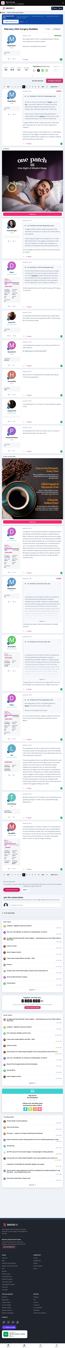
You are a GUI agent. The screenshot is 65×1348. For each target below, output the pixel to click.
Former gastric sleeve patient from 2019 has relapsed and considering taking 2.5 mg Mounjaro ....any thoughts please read (33, 1171)
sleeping (42, 116)
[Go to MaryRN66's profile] (12, 827)
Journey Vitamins (7, 1310)
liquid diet (34, 275)
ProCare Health (6, 1305)
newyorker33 (11, 411)
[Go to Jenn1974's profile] (4, 952)
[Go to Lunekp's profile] (4, 959)
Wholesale (36, 1310)
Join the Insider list (8, 1247)
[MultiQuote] (23, 143)
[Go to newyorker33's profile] (12, 404)
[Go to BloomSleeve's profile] (4, 971)
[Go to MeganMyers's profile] (12, 39)
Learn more (3, 3)
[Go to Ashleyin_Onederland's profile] (4, 1033)
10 (38, 86)
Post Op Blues (11, 983)
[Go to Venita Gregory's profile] (4, 1146)
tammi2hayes (11, 804)
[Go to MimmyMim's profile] (42, 70)
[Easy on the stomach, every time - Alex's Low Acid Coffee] (32, 488)
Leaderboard (37, 1260)
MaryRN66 (11, 833)
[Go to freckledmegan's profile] (38, 70)
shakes (50, 102)
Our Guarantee (37, 1307)
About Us (4, 1258)
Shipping (36, 1297)
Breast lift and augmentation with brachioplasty (22, 1064)
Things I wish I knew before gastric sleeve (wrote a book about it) (27, 970)
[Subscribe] (39, 1100)
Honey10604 (12, 381)
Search (35, 1268)
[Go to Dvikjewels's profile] (4, 1164)
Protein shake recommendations (17, 1121)
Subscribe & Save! (7, 1282)
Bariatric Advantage (7, 1313)
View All (31, 990)
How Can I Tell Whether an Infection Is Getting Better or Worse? (27, 932)
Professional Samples (39, 1313)
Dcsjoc (12, 272)
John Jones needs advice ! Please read (18, 1178)
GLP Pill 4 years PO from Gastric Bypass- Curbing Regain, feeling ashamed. (30, 1152)
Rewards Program (7, 1279)
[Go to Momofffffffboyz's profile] (4, 1121)
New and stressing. (13, 1127)
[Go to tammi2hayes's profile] (12, 797)
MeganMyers (11, 46)
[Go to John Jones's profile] (4, 1140)
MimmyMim (46, 267)
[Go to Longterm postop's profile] (4, 926)
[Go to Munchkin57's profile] (12, 345)
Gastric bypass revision (14, 952)
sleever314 (11, 322)
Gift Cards (5, 1287)
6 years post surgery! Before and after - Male (21, 958)
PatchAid (4, 1297)
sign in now (41, 900)
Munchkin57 (12, 352)
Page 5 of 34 (54, 86)
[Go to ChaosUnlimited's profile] (4, 1064)
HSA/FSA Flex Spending (9, 1263)
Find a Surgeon (37, 1266)
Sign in (21, 21)
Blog (3, 1260)
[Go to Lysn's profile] (12, 748)
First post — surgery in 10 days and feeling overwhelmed (24, 1133)
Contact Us (36, 1305)
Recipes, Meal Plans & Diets (10, 1266)
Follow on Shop (10, 1327)
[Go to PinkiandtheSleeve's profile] (12, 431)
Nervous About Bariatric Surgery (17, 977)
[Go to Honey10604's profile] (12, 375)
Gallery (35, 1263)
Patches (9, 964)
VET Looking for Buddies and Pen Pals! (19, 1033)
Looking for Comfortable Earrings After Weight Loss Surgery (25, 1164)
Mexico (27, 706)
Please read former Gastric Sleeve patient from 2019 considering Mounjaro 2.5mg (32, 1139)
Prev (8, 86)
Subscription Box (7, 1276)
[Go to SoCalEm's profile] (46, 70)
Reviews (4, 1271)
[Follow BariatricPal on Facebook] (4, 1322)
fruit (26, 104)
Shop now (32, 214)
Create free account (11, 889)
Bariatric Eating (6, 1307)
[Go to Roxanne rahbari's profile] (4, 965)
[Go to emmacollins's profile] (4, 932)
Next (43, 86)
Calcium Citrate (12, 946)
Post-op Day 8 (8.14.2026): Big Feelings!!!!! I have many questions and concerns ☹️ (32, 1051)
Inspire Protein (6, 1302)
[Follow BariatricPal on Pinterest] (13, 1322)
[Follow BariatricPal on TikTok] (17, 1322)
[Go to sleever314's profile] (12, 316)
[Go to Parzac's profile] (4, 1127)
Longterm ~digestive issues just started (19, 926)
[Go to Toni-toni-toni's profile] (4, 983)
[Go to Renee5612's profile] (4, 946)
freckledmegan (48, 96)
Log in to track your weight (32, 1007)
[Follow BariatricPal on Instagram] (8, 1322)
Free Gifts (5, 1290)
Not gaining (10, 1145)
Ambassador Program (8, 1284)
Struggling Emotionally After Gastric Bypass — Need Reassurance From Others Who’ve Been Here (34, 939)
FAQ (3, 1268)
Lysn (11, 755)
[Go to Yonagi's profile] (4, 938)
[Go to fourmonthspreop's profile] (34, 70)
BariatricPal (5, 1300)
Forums (35, 1258)
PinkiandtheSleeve (12, 437)
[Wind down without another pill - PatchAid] (32, 181)
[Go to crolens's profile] (4, 977)
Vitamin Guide (6, 1274)
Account (35, 1302)
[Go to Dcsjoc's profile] (12, 265)
